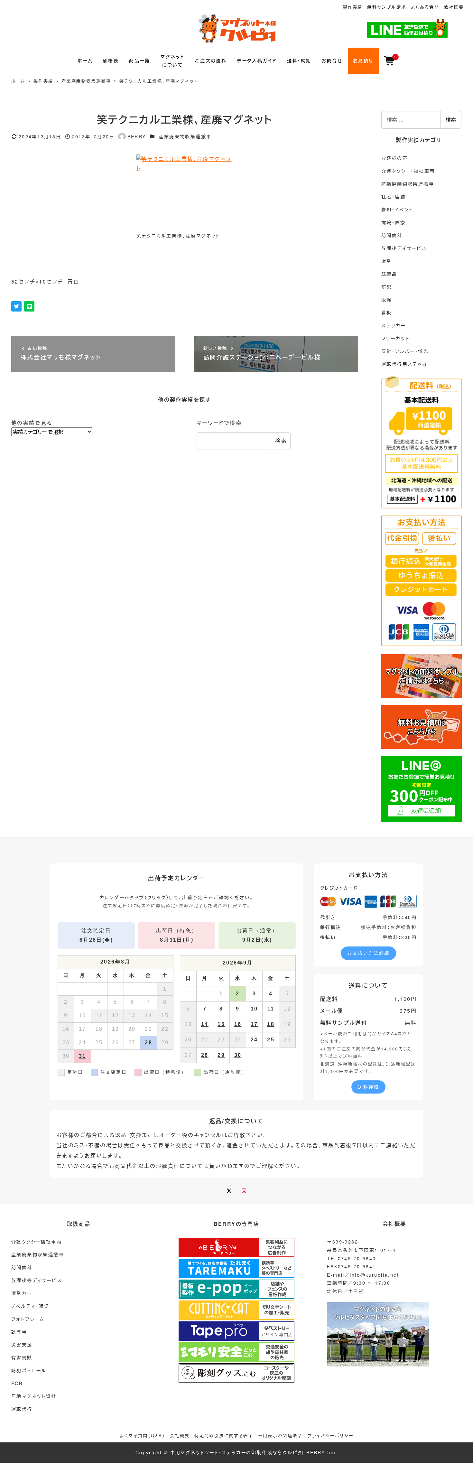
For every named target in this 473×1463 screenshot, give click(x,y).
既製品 (389, 274)
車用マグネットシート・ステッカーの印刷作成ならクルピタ (236, 1452)
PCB (17, 1383)
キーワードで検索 (219, 422)
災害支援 (21, 1344)
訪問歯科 (392, 235)
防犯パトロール (29, 1370)
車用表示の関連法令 (280, 1435)
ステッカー (393, 325)
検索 (281, 440)
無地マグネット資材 (34, 1396)
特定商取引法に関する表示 (223, 1435)
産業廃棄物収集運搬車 (185, 136)
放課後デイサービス (404, 248)
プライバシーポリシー (330, 1435)
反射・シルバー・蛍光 (405, 351)
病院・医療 (393, 222)
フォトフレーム (28, 1319)
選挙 (386, 261)
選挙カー (21, 1293)
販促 (386, 299)
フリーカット (395, 338)
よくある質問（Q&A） (142, 1435)
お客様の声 (394, 158)
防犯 (386, 287)
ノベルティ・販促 (30, 1306)
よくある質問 (425, 7)
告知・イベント (397, 209)
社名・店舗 (393, 196)
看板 (386, 312)
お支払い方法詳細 (368, 953)
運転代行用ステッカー (406, 364)
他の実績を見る (31, 422)
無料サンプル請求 (386, 7)
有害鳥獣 (21, 1357)
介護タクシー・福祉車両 (408, 171)
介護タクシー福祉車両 (36, 1241)
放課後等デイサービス (36, 1280)
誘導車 (19, 1331)
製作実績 (353, 7)
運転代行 (21, 1409)
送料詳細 (368, 1087)
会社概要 (454, 7)
